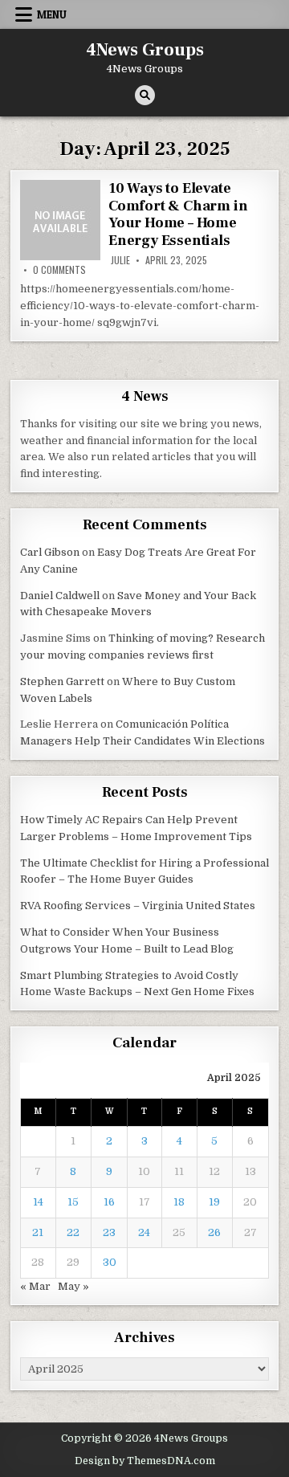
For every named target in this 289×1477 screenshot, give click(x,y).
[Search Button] (145, 95)
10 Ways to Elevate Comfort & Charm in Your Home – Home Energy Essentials (177, 214)
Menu (52, 14)
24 (144, 1232)
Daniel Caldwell (60, 596)
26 (214, 1232)
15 (73, 1202)
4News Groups (145, 50)
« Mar (35, 1286)
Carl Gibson (49, 552)
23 (109, 1232)
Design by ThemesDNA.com (145, 1461)
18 (179, 1202)
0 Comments (59, 270)
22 (73, 1232)
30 (109, 1262)
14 (38, 1202)
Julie (120, 260)
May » (73, 1286)
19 (214, 1202)
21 (37, 1232)
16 (109, 1202)
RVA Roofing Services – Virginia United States (137, 906)
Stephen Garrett (62, 681)
